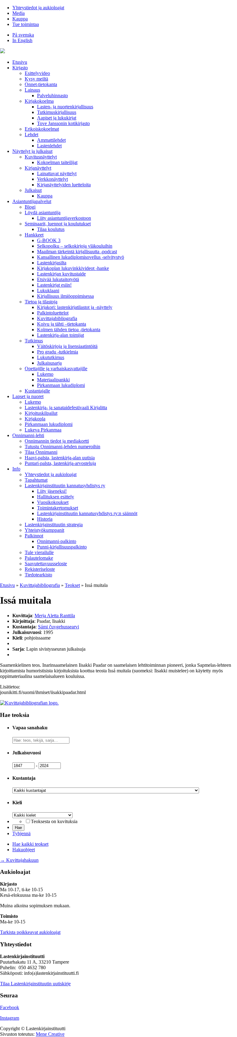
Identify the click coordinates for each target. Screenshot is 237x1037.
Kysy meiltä (36, 78)
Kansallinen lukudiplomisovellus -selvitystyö (80, 257)
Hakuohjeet (23, 849)
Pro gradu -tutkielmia (57, 351)
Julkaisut (33, 190)
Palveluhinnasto (52, 95)
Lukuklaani (48, 290)
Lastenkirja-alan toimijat (60, 335)
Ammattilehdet (51, 140)
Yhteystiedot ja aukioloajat (38, 7)
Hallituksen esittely (55, 496)
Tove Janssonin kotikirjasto (63, 123)
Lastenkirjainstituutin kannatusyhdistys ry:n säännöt (87, 513)
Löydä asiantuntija (42, 212)
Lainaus (32, 90)
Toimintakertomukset (57, 507)
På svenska (23, 34)
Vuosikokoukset (53, 502)
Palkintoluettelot (53, 312)
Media (18, 13)
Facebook (9, 1007)
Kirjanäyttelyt (38, 168)
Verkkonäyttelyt (52, 179)
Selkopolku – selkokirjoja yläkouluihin (74, 246)
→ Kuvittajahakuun (19, 860)
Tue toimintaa (25, 24)
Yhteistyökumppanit (44, 530)
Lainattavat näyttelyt (57, 173)
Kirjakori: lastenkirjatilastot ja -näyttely (74, 307)
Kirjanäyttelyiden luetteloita (64, 184)
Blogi (30, 207)
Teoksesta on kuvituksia (54, 821)
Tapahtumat (36, 480)
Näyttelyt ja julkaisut (32, 151)
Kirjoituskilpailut (41, 413)
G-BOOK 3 (48, 240)
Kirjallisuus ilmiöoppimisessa (65, 296)
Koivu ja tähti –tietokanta (61, 324)
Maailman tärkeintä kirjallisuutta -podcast (77, 251)
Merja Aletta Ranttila (55, 615)
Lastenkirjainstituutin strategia (54, 524)
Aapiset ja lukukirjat (56, 117)
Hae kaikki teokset (30, 844)
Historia (44, 519)
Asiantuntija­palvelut (31, 201)
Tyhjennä (21, 833)
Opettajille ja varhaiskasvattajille (56, 368)
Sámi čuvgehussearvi (58, 626)
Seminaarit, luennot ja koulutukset (58, 223)
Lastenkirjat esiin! (54, 285)
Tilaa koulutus (50, 229)
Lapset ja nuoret (28, 396)
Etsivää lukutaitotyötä (58, 279)
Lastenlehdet (49, 145)
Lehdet (31, 134)
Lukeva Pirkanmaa (43, 429)
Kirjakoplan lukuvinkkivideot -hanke (73, 268)
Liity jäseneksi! (52, 491)
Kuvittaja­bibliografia (57, 318)
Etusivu (19, 62)
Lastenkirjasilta (51, 262)
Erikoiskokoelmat (42, 129)
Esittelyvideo (37, 73)
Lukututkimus (50, 357)
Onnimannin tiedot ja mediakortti (57, 441)
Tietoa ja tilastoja (41, 301)
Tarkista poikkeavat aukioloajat (30, 932)
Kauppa (20, 18)
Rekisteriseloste (40, 569)
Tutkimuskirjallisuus (56, 112)
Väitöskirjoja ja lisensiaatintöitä (67, 346)
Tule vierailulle (39, 552)
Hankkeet (34, 234)
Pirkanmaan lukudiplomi (61, 385)
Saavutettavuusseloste (46, 563)
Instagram (9, 1018)
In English (22, 40)
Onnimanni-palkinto (56, 541)
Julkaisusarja (49, 363)
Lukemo (45, 374)
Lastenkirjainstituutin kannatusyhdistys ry (65, 485)
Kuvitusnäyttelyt (41, 156)
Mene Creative (50, 1034)
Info (16, 468)
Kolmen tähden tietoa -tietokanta (68, 329)
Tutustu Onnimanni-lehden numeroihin (62, 446)
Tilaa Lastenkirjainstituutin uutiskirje (35, 983)
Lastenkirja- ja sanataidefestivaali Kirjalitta (66, 407)
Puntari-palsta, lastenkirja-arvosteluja (60, 463)
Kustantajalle (37, 390)
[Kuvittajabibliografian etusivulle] (29, 702)
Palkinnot (34, 535)
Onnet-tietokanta (41, 84)
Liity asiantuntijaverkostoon (64, 218)
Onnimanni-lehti (28, 435)
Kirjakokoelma (39, 101)
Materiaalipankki (53, 379)
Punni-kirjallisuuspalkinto (62, 546)
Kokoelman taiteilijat (57, 162)
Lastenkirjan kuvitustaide (61, 273)
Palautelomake (39, 558)
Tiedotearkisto (38, 574)
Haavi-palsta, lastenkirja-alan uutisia (60, 457)
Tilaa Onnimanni (41, 452)
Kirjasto (20, 67)
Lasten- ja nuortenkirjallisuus (65, 106)
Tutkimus (34, 340)
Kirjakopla (35, 418)
